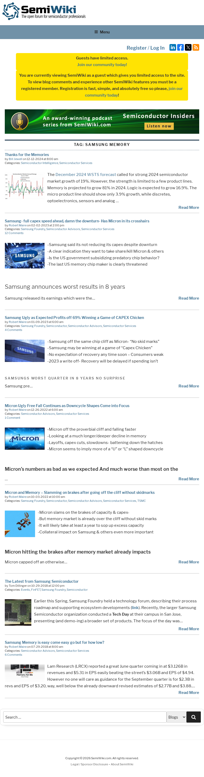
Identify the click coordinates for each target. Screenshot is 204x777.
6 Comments (13, 655)
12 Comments (14, 233)
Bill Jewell (15, 159)
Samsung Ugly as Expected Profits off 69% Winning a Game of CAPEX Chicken (74, 317)
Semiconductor (56, 326)
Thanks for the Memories (27, 154)
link (135, 607)
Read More (188, 207)
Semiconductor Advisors (63, 229)
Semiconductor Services (75, 163)
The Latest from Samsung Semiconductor (42, 581)
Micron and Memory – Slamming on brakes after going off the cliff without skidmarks (80, 492)
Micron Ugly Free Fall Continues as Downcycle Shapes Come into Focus (67, 405)
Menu (105, 32)
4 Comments (13, 330)
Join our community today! (102, 64)
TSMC (141, 501)
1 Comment (12, 418)
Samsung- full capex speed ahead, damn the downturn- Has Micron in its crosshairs (77, 221)
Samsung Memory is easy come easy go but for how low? (54, 642)
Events (25, 590)
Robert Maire (18, 225)
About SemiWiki (122, 764)
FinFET (35, 590)
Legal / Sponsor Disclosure (90, 764)
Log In (157, 48)
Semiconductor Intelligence (39, 163)
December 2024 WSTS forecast (86, 174)
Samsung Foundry (33, 229)
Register (137, 48)
